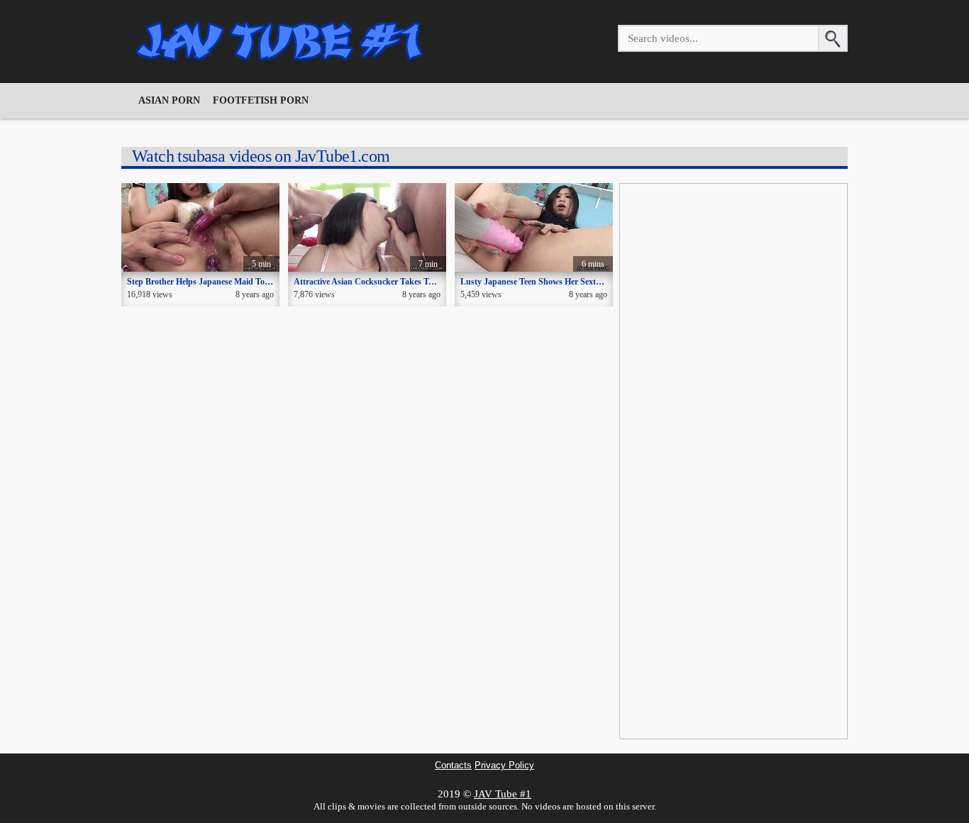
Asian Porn (169, 100)
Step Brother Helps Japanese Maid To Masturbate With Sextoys (243, 282)
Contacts (453, 765)
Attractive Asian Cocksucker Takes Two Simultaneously (395, 282)
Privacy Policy (504, 765)
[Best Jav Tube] (281, 41)
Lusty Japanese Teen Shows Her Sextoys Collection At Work (570, 282)
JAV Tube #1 (502, 794)
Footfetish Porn (261, 100)
